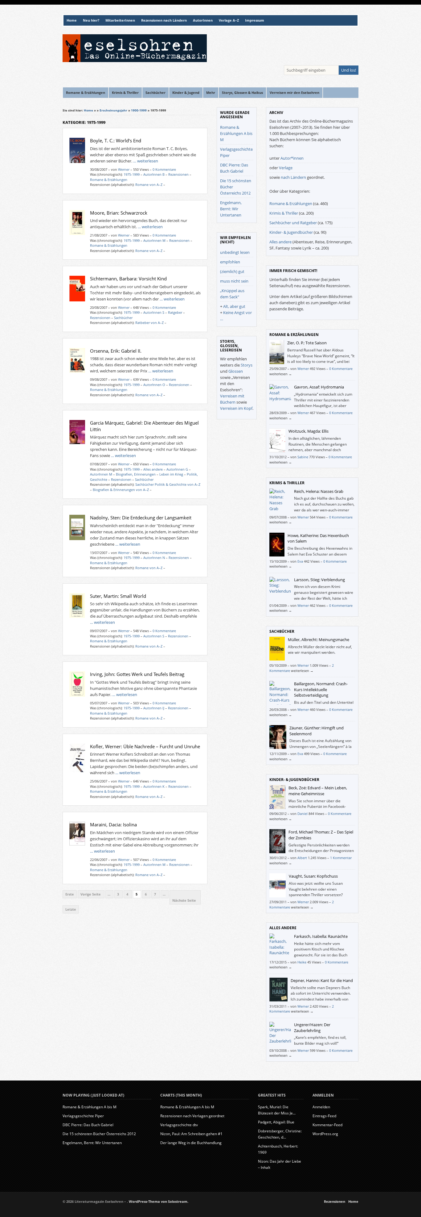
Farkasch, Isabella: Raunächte (321, 936)
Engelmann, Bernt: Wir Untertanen (231, 209)
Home (72, 20)
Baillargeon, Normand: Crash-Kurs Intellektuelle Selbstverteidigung (321, 689)
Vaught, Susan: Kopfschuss (313, 876)
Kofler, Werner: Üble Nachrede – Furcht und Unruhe (145, 746)
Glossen (235, 371)
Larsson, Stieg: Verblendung (319, 579)
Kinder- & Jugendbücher (291, 232)
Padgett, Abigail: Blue (276, 1122)
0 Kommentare (164, 169)
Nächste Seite (185, 900)
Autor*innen (292, 158)
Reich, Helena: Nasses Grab (318, 491)
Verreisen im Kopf (236, 408)
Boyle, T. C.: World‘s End (115, 140)
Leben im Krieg (171, 474)
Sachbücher (123, 317)
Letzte (70, 909)
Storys (246, 365)
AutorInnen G (177, 469)
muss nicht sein (234, 281)
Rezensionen (178, 174)
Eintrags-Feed (324, 1115)
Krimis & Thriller (283, 213)
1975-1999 (132, 174)
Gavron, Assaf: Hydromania (319, 387)
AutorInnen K (154, 786)
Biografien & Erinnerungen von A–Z (121, 489)
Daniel (302, 813)
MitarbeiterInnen (120, 20)
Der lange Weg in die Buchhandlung (191, 1142)
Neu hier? (91, 20)
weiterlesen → (280, 373)
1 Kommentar (341, 857)
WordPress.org (325, 1133)
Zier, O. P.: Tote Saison (307, 343)
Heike (301, 962)
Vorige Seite (91, 894)
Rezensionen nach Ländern (164, 20)
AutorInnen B (154, 174)
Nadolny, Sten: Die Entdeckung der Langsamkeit (140, 517)
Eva (300, 561)
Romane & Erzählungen (108, 179)
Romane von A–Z (148, 184)
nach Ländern (293, 177)
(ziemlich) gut (232, 271)
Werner (123, 169)
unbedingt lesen (235, 252)
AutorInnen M (154, 240)
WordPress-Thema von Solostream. (158, 1201)
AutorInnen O (154, 384)
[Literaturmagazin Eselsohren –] (135, 60)
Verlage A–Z (229, 20)
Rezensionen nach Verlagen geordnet (192, 1115)
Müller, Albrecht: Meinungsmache (318, 639)
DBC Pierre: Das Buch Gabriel (88, 1124)
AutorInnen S (153, 312)
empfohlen (230, 262)
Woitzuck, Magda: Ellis (308, 431)
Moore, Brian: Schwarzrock (118, 213)
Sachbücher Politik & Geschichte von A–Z (167, 484)
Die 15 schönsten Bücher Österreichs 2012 (99, 1133)
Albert (302, 857)
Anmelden (321, 1107)
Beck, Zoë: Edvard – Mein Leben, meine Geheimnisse (317, 790)
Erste (69, 894)
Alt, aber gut (234, 306)
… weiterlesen (145, 161)
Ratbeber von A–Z (149, 322)
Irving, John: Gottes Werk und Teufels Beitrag (137, 674)
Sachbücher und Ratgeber (293, 222)
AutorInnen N (154, 557)
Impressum (254, 20)
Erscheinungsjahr (113, 110)
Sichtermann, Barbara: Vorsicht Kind (128, 278)
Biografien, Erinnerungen (136, 474)
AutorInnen (203, 20)
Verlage (285, 167)
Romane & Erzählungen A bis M (236, 133)
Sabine (302, 457)
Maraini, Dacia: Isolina (113, 824)
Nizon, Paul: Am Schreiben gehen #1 (191, 1133)
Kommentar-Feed (327, 1124)
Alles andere (153, 469)
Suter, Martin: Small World (118, 596)
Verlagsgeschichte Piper (83, 1115)
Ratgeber (175, 312)
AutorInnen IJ (153, 708)
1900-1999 (139, 110)
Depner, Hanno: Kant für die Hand (322, 980)
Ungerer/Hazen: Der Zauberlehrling (312, 1027)
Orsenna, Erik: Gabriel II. (115, 351)
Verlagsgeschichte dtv (179, 1124)
